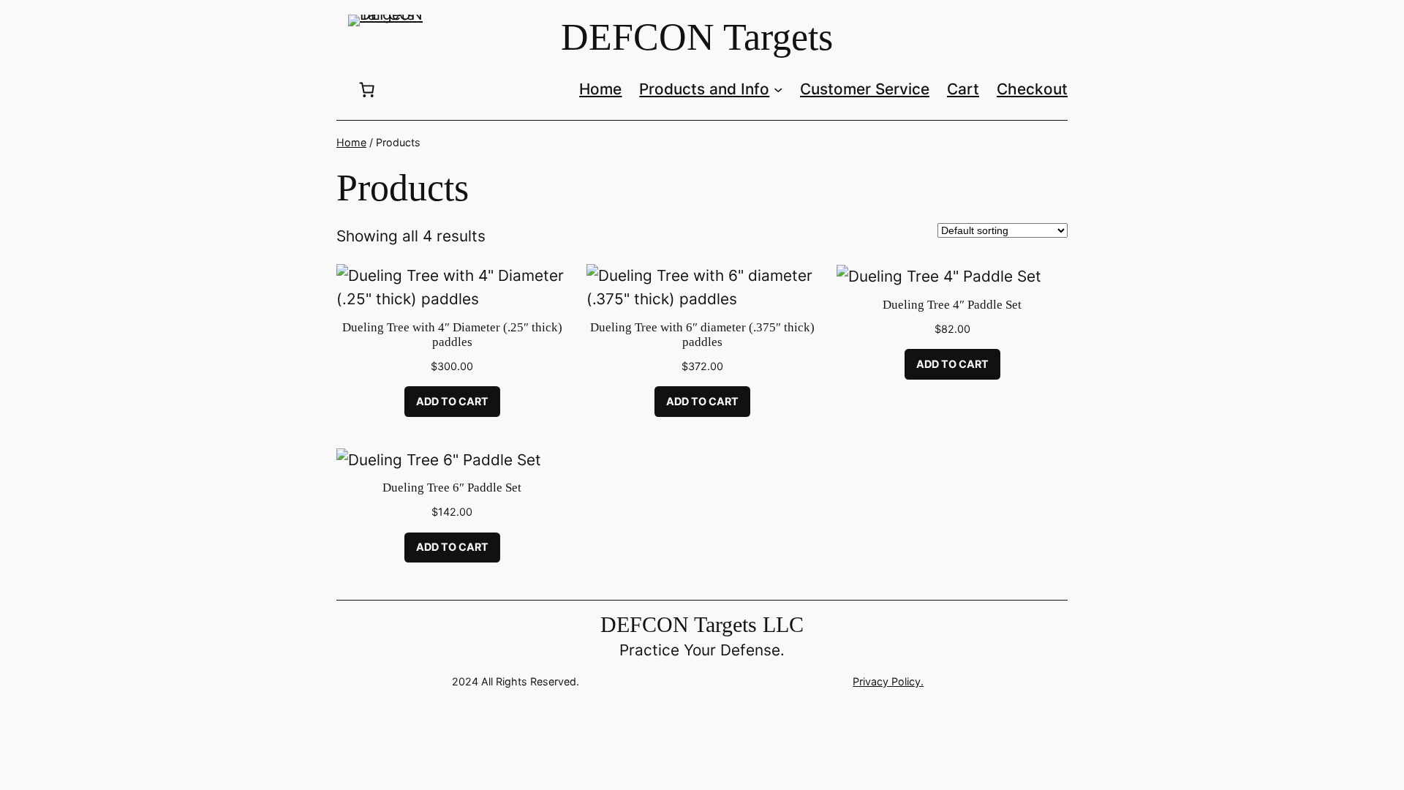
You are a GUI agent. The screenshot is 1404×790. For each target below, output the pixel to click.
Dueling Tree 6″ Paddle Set (451, 487)
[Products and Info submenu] (778, 89)
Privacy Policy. (888, 681)
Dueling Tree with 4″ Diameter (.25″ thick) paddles (452, 334)
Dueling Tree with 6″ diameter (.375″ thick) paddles (702, 334)
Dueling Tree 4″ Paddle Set (952, 305)
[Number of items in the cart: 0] (367, 89)
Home (351, 142)
